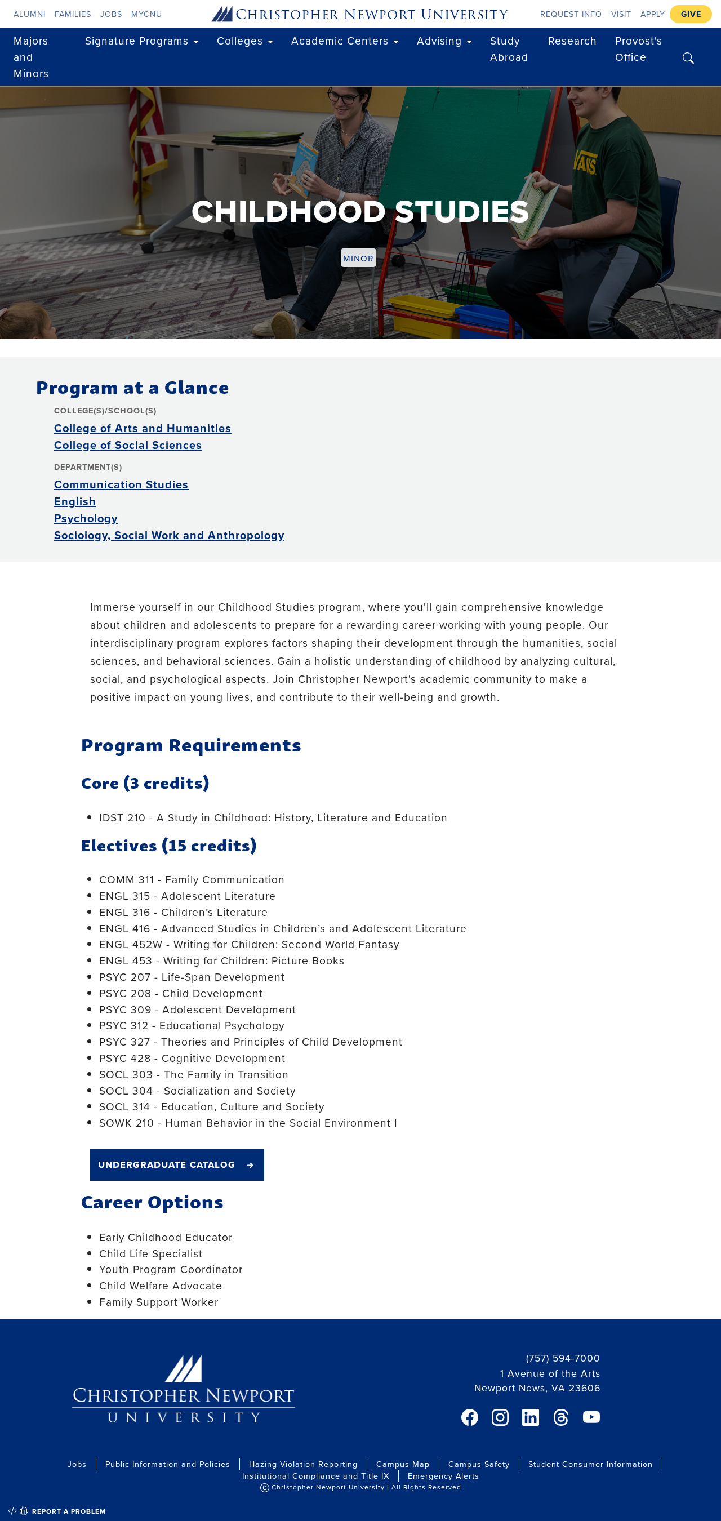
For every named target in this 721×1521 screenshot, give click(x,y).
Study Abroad (509, 48)
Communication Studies (121, 484)
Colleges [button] (240, 40)
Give (691, 14)
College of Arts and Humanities (143, 428)
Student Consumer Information (590, 1464)
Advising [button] (439, 40)
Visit (621, 14)
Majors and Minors (31, 57)
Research (572, 40)
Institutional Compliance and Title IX (315, 1476)
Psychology (86, 518)
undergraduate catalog (166, 1164)
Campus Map (403, 1464)
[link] (469, 1417)
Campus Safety (479, 1464)
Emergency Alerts (443, 1476)
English (75, 501)
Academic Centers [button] (340, 40)
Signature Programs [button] (137, 40)
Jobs (111, 14)
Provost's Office (638, 48)
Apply (652, 14)
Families (73, 14)
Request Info (571, 14)
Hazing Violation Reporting (303, 1464)
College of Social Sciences (128, 445)
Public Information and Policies (167, 1464)
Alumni (30, 14)
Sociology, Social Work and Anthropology (169, 535)
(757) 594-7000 (563, 1358)
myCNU (146, 14)
